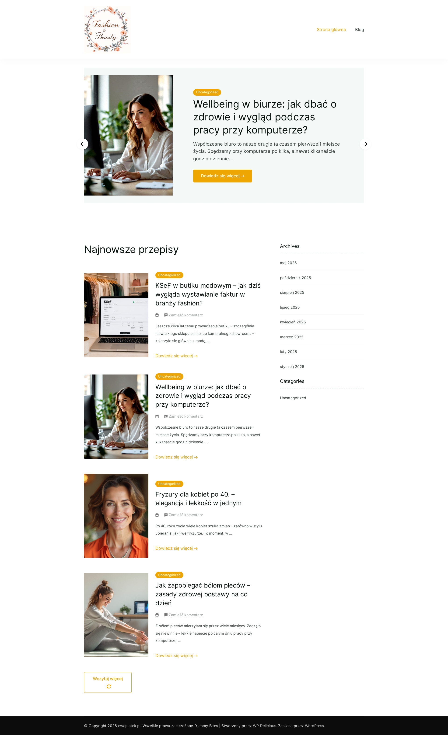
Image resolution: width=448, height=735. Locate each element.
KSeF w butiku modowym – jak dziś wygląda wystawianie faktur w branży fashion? (208, 294)
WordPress (314, 725)
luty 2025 (288, 351)
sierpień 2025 (292, 292)
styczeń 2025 (292, 366)
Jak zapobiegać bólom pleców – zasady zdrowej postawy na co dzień (202, 594)
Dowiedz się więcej (220, 175)
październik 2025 (295, 277)
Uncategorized (207, 92)
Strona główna (331, 29)
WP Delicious (264, 725)
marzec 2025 (292, 337)
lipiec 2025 (290, 307)
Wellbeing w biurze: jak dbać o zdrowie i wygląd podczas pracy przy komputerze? (265, 117)
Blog (359, 29)
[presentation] (82, 144)
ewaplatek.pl (129, 725)
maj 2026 (288, 262)
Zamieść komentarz (186, 316)
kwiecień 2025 (293, 322)
